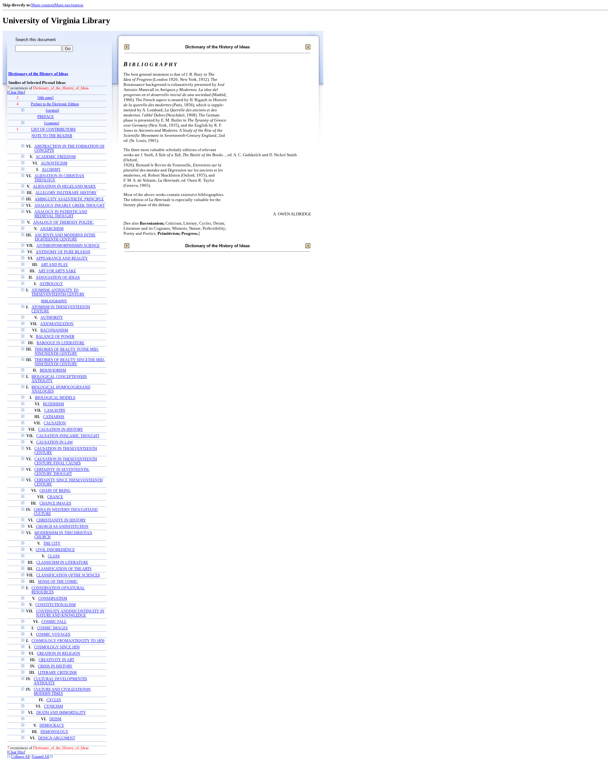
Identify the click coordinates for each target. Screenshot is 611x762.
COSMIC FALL (54, 622)
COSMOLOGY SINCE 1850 (57, 647)
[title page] (45, 98)
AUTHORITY (51, 318)
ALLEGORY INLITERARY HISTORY (66, 193)
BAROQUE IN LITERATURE (60, 343)
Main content (42, 5)
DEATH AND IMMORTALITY (61, 713)
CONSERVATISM (52, 599)
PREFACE (45, 117)
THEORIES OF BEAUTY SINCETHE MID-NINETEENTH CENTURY (70, 362)
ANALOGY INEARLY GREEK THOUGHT (69, 206)
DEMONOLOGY (54, 732)
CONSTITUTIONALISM (55, 605)
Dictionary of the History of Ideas (38, 74)
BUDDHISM (53, 404)
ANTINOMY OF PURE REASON (63, 252)
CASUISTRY (55, 411)
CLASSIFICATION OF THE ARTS (64, 569)
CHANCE (55, 497)
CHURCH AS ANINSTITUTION (62, 527)
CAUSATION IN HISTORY (60, 430)
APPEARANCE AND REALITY (62, 258)
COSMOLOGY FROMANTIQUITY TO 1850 (68, 641)
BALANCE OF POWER (55, 337)
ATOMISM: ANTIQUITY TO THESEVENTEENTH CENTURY (58, 292)
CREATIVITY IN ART (56, 660)
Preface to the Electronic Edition (55, 104)
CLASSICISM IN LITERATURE (62, 563)
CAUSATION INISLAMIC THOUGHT (67, 436)
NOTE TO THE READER (52, 136)
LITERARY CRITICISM (57, 673)
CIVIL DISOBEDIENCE (55, 550)
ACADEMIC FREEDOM (56, 157)
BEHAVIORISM (53, 370)
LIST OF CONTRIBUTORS (53, 130)
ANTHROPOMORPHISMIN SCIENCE (68, 246)
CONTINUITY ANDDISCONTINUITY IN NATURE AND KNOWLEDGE (70, 613)
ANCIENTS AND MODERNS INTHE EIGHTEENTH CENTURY (65, 237)
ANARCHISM (52, 229)
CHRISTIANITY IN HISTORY (61, 520)
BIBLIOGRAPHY (54, 301)
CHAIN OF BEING (55, 491)
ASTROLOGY (51, 284)
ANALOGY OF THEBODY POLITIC (63, 222)
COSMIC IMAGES (52, 628)
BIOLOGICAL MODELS (55, 398)
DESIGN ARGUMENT (56, 738)
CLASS (54, 556)
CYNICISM (53, 706)
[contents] (51, 123)
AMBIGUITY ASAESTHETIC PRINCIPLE (69, 199)
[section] (52, 110)
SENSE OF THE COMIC (58, 582)
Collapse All (20, 757)
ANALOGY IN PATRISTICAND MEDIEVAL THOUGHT (60, 214)
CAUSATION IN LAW (54, 442)
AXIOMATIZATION (57, 324)
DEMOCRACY (51, 726)
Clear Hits (16, 92)
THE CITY (51, 544)
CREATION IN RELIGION (58, 654)
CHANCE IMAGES (55, 503)
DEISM (55, 719)
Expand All (40, 757)
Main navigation (68, 5)
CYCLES (53, 700)
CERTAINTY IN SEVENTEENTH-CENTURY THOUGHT (62, 472)
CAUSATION (55, 423)
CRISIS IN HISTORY (55, 666)
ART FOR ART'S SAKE (57, 271)
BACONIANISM (54, 330)
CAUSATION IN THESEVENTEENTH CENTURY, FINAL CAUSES (65, 461)
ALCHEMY (51, 170)
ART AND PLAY (54, 265)
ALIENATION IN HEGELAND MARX (64, 187)
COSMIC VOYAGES (53, 635)
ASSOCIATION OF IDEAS (58, 278)
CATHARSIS (53, 417)
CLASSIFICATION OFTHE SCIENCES (68, 575)
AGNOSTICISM (54, 163)
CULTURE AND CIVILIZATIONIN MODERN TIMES (62, 692)
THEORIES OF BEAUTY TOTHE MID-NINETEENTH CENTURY (67, 351)
